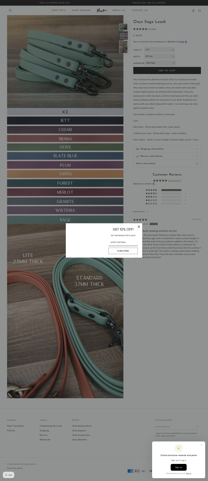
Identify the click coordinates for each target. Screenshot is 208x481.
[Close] (138, 226)
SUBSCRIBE (123, 251)
